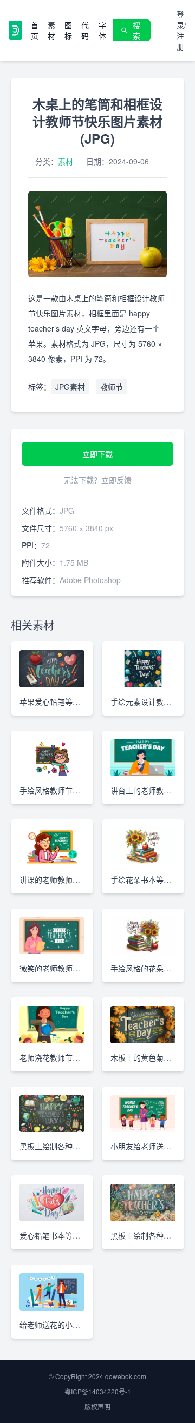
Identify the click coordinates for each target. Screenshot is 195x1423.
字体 (102, 30)
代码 (85, 30)
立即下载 (97, 453)
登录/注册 (181, 30)
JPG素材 (70, 386)
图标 (68, 30)
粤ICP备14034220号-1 (97, 1391)
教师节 (111, 386)
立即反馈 (116, 479)
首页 (34, 30)
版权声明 (97, 1406)
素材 (51, 30)
